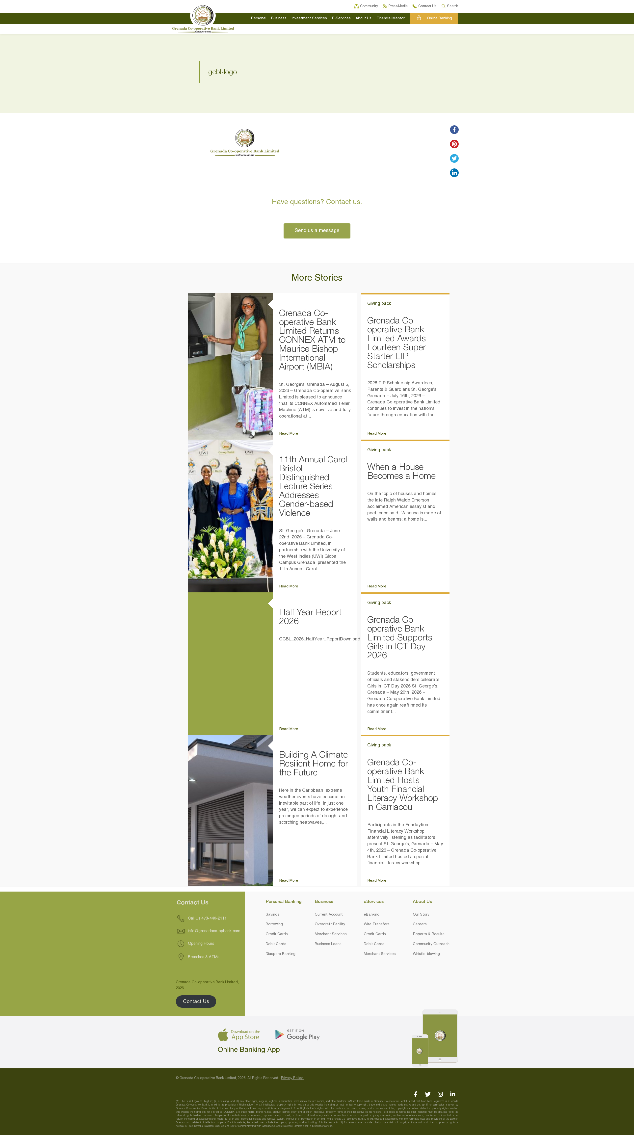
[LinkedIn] (452, 1094)
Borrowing (274, 924)
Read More (288, 433)
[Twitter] (427, 1094)
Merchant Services (331, 934)
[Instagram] (440, 1094)
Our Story (421, 914)
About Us (363, 18)
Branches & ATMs (203, 957)
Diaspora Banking (280, 954)
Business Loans (328, 944)
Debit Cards (276, 944)
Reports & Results (429, 934)
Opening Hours (200, 944)
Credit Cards (277, 934)
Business (279, 18)
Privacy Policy (292, 1078)
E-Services (341, 18)
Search (453, 5)
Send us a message (317, 231)
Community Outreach (431, 944)
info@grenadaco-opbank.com (214, 931)
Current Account (329, 914)
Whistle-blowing (426, 954)
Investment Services (309, 18)
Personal (258, 18)
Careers (420, 924)
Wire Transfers (377, 924)
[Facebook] (415, 1094)
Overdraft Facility (330, 924)
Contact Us (196, 1001)
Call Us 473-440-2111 (207, 919)
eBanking (371, 914)
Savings (272, 914)
